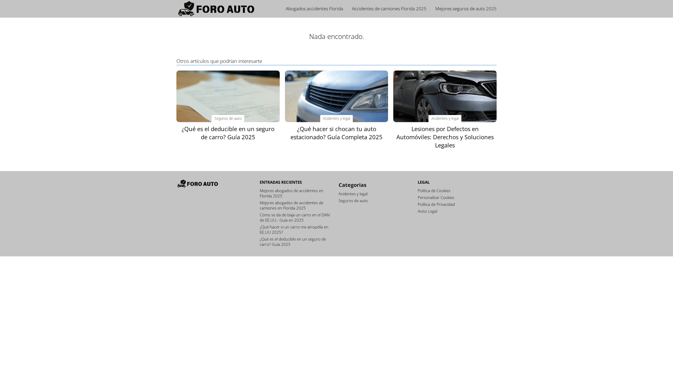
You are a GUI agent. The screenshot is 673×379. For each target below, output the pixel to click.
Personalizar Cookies (436, 197)
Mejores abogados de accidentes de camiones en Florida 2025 (291, 205)
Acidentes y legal (353, 193)
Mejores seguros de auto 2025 (466, 9)
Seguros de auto (353, 200)
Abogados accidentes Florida (314, 9)
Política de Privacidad (436, 204)
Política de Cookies (434, 190)
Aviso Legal (427, 211)
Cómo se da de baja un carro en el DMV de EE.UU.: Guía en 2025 (295, 217)
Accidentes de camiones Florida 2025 (389, 9)
